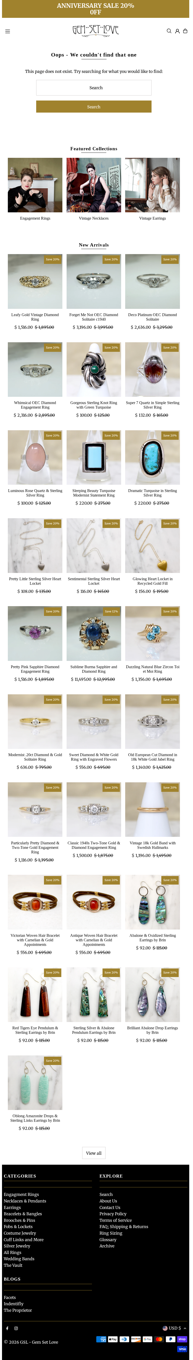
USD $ (175, 1328)
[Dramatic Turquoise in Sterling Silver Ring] (152, 457)
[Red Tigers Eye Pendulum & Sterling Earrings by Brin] (35, 994)
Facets (10, 1297)
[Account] (177, 31)
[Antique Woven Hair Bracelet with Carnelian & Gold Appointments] (94, 902)
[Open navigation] (35, 31)
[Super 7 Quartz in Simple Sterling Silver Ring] (152, 369)
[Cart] (185, 31)
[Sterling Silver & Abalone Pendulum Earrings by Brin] (94, 994)
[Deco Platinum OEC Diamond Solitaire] (152, 281)
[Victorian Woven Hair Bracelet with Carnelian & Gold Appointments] (35, 902)
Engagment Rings (21, 1194)
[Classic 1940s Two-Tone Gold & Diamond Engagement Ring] (94, 809)
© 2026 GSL (16, 1342)
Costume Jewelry (20, 1233)
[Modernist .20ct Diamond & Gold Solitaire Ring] (35, 721)
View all (94, 1153)
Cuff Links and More (23, 1239)
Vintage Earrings (152, 218)
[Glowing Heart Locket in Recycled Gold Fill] (152, 545)
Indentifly (13, 1303)
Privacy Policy (113, 1213)
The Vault (13, 1265)
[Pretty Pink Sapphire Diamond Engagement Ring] (35, 633)
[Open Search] (169, 31)
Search (106, 1194)
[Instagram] (16, 1329)
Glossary (108, 1239)
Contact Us (110, 1207)
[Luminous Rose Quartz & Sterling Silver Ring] (35, 457)
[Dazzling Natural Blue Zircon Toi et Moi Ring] (152, 633)
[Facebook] (7, 1329)
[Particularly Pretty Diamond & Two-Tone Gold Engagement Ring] (35, 809)
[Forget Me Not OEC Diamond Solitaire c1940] (94, 281)
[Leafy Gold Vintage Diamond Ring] (35, 281)
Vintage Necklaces (94, 218)
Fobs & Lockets (18, 1226)
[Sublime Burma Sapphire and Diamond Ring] (94, 633)
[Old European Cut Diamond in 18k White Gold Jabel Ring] (152, 721)
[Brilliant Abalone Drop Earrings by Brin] (152, 994)
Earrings (12, 1207)
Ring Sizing (111, 1233)
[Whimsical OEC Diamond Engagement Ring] (35, 369)
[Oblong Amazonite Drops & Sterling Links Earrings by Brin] (35, 1082)
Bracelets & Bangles (23, 1213)
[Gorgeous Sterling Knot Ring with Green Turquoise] (94, 369)
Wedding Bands (19, 1258)
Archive (107, 1245)
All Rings (12, 1252)
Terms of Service (116, 1220)
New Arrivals (94, 245)
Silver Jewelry (17, 1245)
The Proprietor (18, 1310)
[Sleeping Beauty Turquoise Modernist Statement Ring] (94, 457)
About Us (108, 1200)
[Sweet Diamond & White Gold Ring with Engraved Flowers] (94, 721)
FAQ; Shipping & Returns (124, 1226)
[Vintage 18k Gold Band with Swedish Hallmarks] (152, 809)
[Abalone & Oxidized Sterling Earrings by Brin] (152, 902)
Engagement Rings (35, 218)
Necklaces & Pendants (25, 1200)
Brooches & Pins (19, 1220)
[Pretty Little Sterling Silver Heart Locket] (35, 545)
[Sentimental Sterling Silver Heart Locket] (94, 545)
